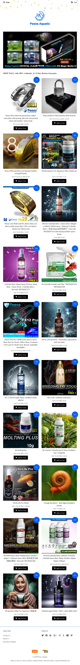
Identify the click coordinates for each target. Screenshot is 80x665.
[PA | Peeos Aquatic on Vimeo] (71, 636)
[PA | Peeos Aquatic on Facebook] (46, 636)
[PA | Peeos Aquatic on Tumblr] (63, 636)
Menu (8, 2)
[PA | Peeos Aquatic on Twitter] (43, 636)
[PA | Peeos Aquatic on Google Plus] (55, 636)
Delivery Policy (49, 660)
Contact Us (6, 635)
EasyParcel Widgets (9, 642)
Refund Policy (38, 660)
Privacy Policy (27, 660)
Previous (7, 50)
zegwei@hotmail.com (62, 660)
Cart (75, 2)
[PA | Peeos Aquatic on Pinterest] (50, 636)
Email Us (6, 639)
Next (72, 50)
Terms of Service (16, 660)
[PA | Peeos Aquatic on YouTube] (67, 636)
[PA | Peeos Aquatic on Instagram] (60, 636)
